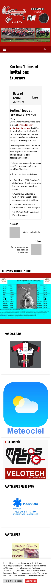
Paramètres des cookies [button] (13, 580)
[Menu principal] (4, 49)
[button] (5, 298)
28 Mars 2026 (10, 271)
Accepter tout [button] (31, 580)
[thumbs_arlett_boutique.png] (25, 551)
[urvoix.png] (25, 507)
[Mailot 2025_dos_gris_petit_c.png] (25, 354)
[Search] (45, 49)
